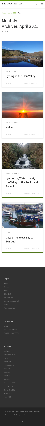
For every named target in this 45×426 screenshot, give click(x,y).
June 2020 (7, 397)
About (6, 283)
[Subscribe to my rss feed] (22, 421)
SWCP (6, 326)
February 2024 (9, 365)
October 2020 (8, 386)
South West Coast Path (11, 301)
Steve (9, 83)
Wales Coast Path (11, 333)
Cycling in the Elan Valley (20, 76)
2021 (15, 13)
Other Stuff (7, 294)
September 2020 (9, 390)
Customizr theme (34, 415)
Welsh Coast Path (9, 308)
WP (14, 415)
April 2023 (7, 369)
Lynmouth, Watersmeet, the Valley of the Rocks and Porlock (22, 182)
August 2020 (8, 393)
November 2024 (9, 355)
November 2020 (9, 383)
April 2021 (7, 379)
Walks (10, 13)
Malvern (10, 127)
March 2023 (8, 372)
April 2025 (7, 351)
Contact (6, 287)
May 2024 (7, 358)
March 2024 (8, 362)
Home (4, 13)
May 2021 (7, 376)
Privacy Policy (8, 297)
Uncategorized (10, 330)
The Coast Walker (18, 411)
